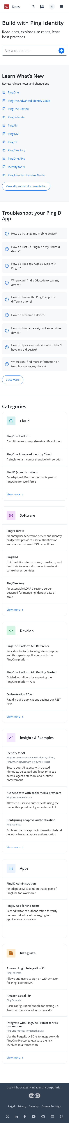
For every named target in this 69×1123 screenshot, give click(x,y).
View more (13, 380)
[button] (51, 7)
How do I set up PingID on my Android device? (35, 249)
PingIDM (13, 134)
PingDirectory (16, 150)
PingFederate (16, 117)
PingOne (13, 92)
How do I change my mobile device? (34, 233)
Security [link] (34, 1106)
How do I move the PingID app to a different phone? (33, 299)
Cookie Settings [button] (51, 1106)
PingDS (12, 142)
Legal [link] (11, 1106)
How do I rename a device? (28, 315)
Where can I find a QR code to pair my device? (35, 283)
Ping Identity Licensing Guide (26, 175)
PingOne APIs (16, 158)
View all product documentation (26, 186)
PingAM (12, 125)
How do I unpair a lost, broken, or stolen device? (36, 330)
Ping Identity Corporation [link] (46, 1087)
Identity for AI (16, 167)
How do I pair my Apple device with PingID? (33, 266)
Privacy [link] (22, 1106)
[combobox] (29, 51)
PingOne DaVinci (18, 109)
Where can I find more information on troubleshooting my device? (35, 364)
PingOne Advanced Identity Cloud (29, 101)
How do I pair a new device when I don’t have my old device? (36, 347)
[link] (6, 6)
